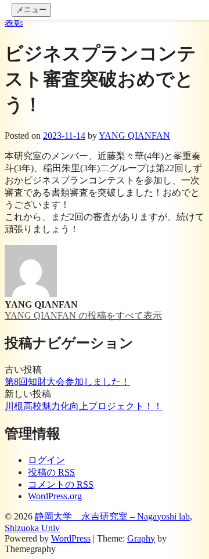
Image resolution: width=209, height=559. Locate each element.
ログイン (46, 460)
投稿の (51, 472)
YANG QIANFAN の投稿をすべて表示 (83, 315)
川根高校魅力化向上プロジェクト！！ (84, 406)
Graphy (141, 538)
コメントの (60, 484)
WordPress (71, 538)
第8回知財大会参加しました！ (67, 382)
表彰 (14, 22)
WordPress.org (55, 496)
